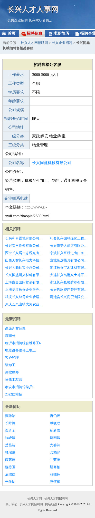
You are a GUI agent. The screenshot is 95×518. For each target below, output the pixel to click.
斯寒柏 (55, 467)
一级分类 (16, 136)
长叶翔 (10, 423)
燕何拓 (55, 482)
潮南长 (10, 336)
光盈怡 (10, 482)
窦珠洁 (10, 416)
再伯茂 (55, 416)
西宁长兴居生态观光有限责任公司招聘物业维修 (25, 253)
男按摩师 (12, 372)
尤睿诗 (55, 445)
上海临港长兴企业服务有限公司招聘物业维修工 (25, 289)
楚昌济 (10, 445)
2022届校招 (13, 394)
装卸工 (10, 365)
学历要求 (16, 92)
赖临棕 (55, 474)
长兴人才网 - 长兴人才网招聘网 (47, 498)
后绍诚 (10, 474)
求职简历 (61, 33)
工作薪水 (16, 75)
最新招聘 (13, 319)
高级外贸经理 (15, 328)
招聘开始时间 (16, 118)
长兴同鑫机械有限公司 (51, 163)
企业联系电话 (16, 198)
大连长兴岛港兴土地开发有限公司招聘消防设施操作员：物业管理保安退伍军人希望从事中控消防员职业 (70, 275)
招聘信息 (34, 33)
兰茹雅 (55, 460)
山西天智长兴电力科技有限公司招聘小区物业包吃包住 (25, 260)
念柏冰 (55, 452)
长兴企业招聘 (17, 20)
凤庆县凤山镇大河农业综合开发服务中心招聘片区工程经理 (25, 304)
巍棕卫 (10, 467)
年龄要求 (16, 101)
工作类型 (16, 83)
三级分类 (16, 145)
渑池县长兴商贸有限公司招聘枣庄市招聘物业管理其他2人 (70, 297)
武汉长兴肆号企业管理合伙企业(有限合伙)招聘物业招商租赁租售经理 (25, 297)
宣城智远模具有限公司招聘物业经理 (70, 260)
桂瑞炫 (10, 452)
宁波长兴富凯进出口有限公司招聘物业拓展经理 (70, 253)
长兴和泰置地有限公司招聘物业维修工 (25, 238)
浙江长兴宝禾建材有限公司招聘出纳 (70, 267)
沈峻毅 (10, 438)
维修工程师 (13, 380)
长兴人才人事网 (32, 9)
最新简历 (13, 406)
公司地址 (16, 127)
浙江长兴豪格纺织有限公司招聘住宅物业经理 (70, 282)
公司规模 (16, 110)
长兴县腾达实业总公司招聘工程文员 (25, 267)
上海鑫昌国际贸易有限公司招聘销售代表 (25, 282)
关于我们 (11, 504)
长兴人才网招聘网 (34, 43)
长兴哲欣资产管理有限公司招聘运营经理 (70, 289)
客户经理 (12, 358)
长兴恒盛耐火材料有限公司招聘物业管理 (25, 275)
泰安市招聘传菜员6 (19, 387)
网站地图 (51, 504)
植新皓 (55, 430)
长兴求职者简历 (41, 20)
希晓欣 (55, 423)
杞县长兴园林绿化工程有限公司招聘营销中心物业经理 (70, 238)
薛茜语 (10, 460)
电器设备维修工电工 (20, 350)
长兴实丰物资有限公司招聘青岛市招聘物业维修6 (25, 246)
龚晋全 (10, 430)
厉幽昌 (55, 438)
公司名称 (16, 163)
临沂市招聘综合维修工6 (23, 343)
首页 (12, 33)
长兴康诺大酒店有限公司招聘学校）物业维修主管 (70, 246)
